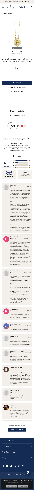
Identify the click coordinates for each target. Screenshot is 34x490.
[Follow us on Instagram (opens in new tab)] (19, 466)
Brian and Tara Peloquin (17, 351)
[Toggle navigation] (3, 7)
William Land (14, 336)
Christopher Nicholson (16, 324)
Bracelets (7, 145)
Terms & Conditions (24, 474)
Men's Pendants (21, 148)
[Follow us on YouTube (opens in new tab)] (7, 466)
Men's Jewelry (24, 145)
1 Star (14, 167)
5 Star (14, 160)
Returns (24, 95)
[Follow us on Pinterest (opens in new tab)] (23, 466)
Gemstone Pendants (7, 13)
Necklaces (18, 145)
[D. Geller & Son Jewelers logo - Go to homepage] (10, 7)
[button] (27, 7)
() (29, 160)
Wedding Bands (8, 147)
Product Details (17, 111)
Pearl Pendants (8, 148)
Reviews (17, 156)
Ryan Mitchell (14, 237)
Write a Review (17, 429)
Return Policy (8, 474)
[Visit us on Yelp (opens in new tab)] (15, 466)
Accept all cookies (22, 486)
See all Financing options (17, 74)
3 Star (14, 164)
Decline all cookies (11, 486)
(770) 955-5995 (17, 53)
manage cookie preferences (15, 482)
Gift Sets (14, 148)
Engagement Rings (21, 147)
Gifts (14, 147)
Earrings (13, 145)
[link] (20, 7)
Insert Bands (20, 150)
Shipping (9, 95)
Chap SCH (13, 405)
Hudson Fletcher (15, 390)
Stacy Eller (13, 185)
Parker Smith (14, 309)
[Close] (32, 2)
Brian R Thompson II (16, 367)
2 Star (14, 165)
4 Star (14, 162)
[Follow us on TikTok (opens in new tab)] (11, 466)
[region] (17, 34)
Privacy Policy (16, 474)
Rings (27, 147)
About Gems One (17, 116)
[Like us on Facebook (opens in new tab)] (3, 466)
